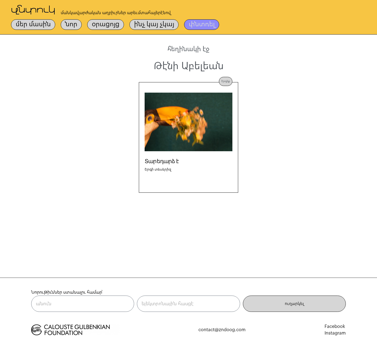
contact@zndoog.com (222, 330)
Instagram (335, 333)
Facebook (335, 326)
